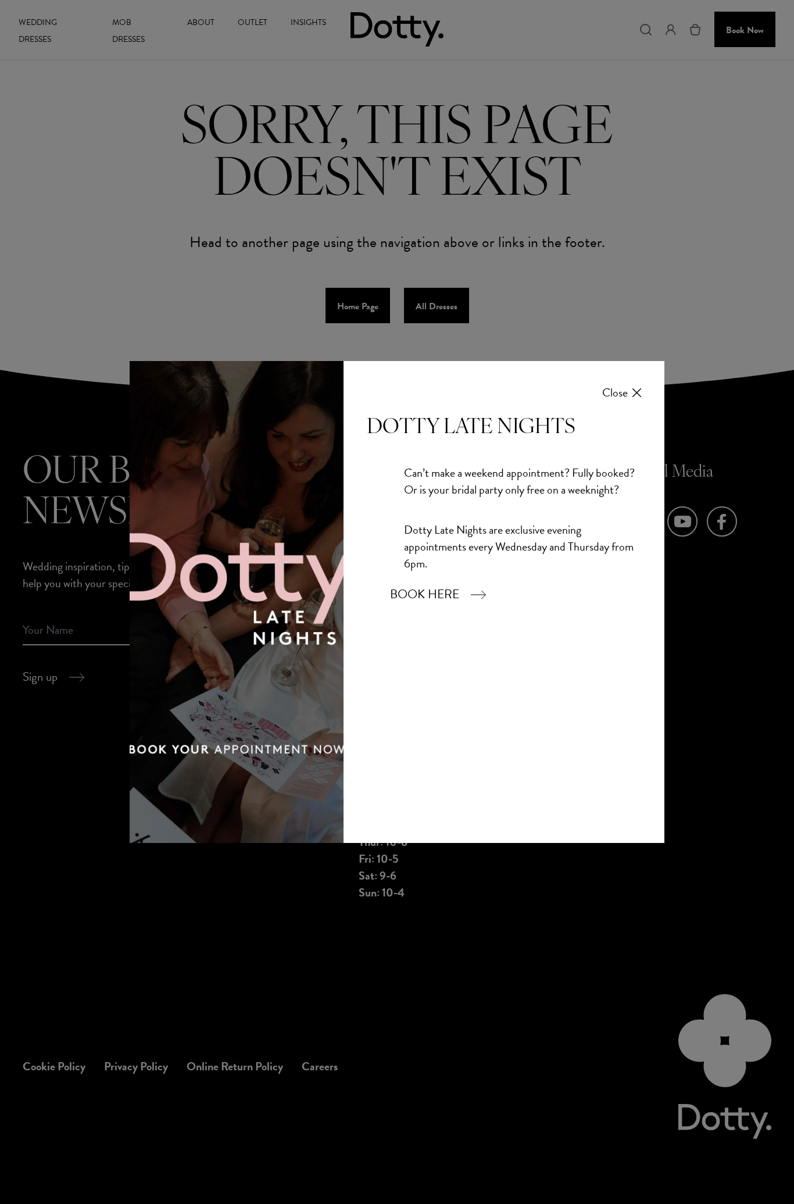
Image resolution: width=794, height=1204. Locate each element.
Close (615, 392)
